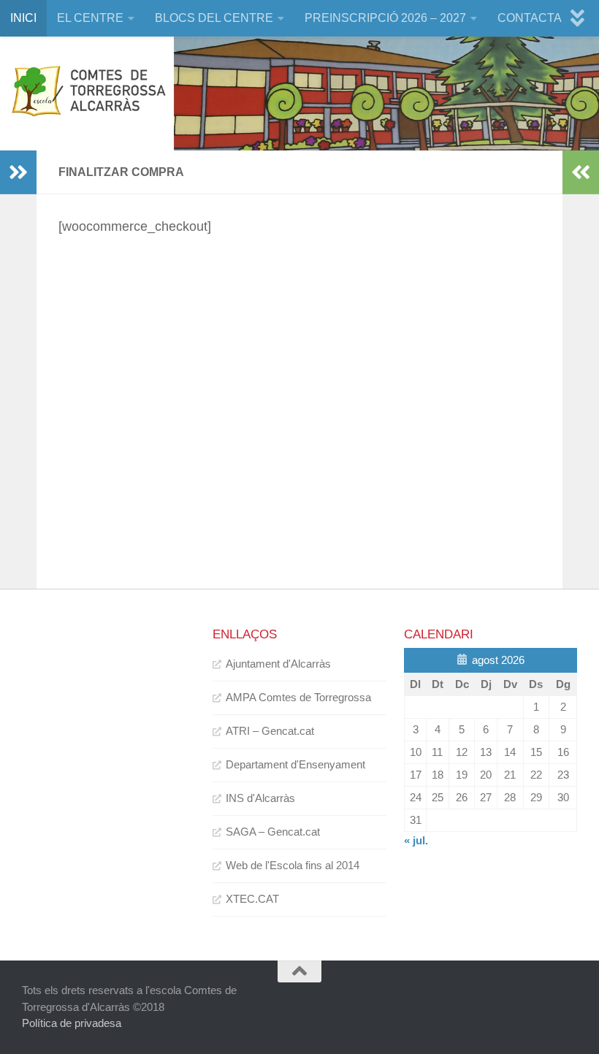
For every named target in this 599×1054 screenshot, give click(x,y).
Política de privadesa (71, 1023)
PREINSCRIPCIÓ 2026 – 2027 (385, 18)
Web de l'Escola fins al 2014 (292, 865)
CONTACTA (529, 18)
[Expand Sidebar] (18, 172)
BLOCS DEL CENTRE (214, 18)
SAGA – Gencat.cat (273, 831)
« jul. (416, 840)
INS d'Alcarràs (260, 798)
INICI (23, 18)
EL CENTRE (90, 18)
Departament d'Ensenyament (295, 764)
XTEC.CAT (252, 899)
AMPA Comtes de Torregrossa (298, 697)
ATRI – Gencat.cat (270, 731)
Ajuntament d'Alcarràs (278, 663)
